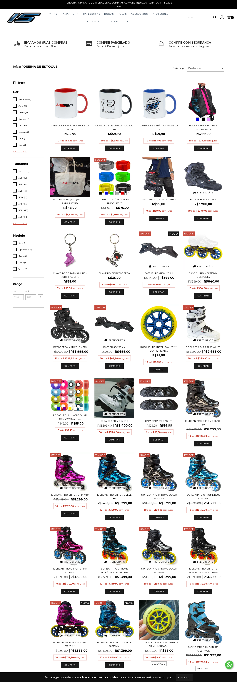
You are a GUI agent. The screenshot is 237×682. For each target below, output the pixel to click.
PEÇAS (122, 13)
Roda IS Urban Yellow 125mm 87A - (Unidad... (158, 349)
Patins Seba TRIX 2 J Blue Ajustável (203, 649)
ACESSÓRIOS (139, 13)
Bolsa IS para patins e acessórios (203, 127)
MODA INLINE (93, 21)
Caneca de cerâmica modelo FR (114, 127)
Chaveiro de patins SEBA (114, 273)
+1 (128, 193)
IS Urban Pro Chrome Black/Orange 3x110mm (203, 570)
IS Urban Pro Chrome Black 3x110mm (159, 496)
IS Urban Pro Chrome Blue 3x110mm (203, 496)
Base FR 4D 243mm (114, 347)
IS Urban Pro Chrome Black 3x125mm (159, 570)
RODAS (109, 13)
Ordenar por (179, 68)
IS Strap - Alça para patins (159, 199)
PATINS (52, 13)
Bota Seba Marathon (203, 199)
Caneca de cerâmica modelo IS (159, 127)
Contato (113, 21)
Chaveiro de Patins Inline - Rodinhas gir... (70, 275)
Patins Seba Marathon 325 (69, 347)
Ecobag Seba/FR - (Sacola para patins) (69, 201)
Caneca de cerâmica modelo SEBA (70, 127)
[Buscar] (215, 17)
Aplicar (40, 297)
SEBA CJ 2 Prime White (114, 421)
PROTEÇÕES (160, 13)
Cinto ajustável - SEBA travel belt (114, 201)
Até (27, 291)
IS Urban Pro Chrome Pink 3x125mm (70, 644)
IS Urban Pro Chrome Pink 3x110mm (70, 570)
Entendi (184, 677)
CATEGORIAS (91, 13)
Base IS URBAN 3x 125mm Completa (203, 275)
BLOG (127, 21)
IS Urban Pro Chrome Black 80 (203, 423)
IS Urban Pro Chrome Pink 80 (70, 494)
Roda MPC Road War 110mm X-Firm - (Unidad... (159, 644)
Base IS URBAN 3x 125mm (158, 273)
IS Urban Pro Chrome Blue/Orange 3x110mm (114, 570)
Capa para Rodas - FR (159, 421)
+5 (81, 408)
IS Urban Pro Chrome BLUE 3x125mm (114, 644)
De (14, 291)
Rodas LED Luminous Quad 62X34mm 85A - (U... (70, 417)
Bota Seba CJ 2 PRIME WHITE (203, 347)
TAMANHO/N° (70, 13)
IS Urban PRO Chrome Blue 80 (114, 496)
